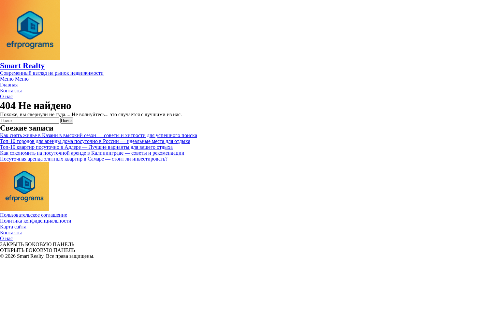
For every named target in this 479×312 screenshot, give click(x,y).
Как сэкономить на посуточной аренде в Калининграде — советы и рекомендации (92, 153)
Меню (7, 79)
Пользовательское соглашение (33, 215)
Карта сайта (13, 226)
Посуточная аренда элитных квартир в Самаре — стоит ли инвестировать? (83, 159)
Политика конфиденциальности (35, 221)
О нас (6, 238)
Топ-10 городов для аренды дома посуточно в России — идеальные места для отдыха (95, 141)
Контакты (11, 232)
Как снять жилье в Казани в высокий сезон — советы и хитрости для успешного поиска (98, 135)
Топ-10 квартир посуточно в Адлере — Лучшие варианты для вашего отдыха (86, 147)
